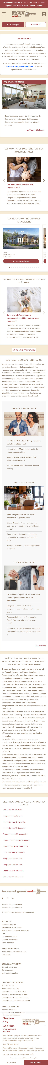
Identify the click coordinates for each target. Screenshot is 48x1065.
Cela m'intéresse (22, 261)
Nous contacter (8, 943)
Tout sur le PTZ (8, 985)
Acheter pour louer (9, 1010)
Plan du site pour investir (12, 908)
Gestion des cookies (10, 940)
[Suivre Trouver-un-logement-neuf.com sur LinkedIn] (12, 898)
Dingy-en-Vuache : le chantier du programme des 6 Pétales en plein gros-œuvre (23, 609)
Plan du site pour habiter (12, 904)
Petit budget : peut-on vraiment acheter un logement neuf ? (20, 516)
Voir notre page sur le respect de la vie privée (18, 1054)
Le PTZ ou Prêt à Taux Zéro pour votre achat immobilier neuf (23, 442)
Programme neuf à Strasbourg (15, 846)
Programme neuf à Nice (12, 865)
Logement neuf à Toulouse (14, 852)
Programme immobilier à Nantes (16, 840)
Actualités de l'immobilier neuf (14, 952)
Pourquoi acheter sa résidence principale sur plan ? (23, 547)
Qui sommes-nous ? (10, 936)
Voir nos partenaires (10, 973)
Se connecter (7, 970)
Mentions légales (9, 924)
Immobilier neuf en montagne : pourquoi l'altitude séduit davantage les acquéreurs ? (24, 631)
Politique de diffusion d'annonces (15, 930)
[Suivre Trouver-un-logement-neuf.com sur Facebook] (2, 898)
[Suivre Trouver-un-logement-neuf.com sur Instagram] (7, 898)
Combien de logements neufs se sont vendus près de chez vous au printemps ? (23, 597)
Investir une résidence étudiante (15, 997)
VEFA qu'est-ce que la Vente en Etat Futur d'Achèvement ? (21, 458)
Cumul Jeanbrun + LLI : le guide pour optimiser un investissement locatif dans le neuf (23, 526)
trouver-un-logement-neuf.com (20, 66)
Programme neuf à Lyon (13, 816)
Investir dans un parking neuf (14, 991)
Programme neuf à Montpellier (15, 834)
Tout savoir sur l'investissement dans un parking (23, 467)
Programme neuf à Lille (12, 858)
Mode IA (37, 24)
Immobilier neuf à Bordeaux (14, 828)
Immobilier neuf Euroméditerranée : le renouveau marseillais (22, 450)
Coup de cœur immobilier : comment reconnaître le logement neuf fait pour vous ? (22, 537)
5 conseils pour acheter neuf (13, 1013)
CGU (4, 933)
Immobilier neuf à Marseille (14, 822)
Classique (14, 24)
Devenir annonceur (10, 967)
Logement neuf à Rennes (13, 871)
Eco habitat (6, 955)
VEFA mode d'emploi (10, 988)
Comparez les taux (25, 350)
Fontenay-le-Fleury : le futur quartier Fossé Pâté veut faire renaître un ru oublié (21, 620)
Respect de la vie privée (12, 927)
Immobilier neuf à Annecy (13, 877)
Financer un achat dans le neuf (14, 994)
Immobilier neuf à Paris (12, 810)
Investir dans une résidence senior (16, 1000)
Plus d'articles (40, 646)
